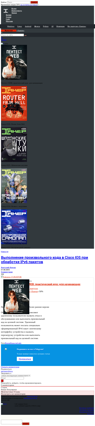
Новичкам (60, 26)
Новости (4, 252)
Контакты (90, 414)
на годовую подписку (29, 5)
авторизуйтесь (7, 371)
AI (52, 26)
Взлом (7, 343)
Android (28, 26)
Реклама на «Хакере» (86, 412)
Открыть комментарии (10, 367)
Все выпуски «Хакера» (77, 26)
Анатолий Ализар (8, 267)
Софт (19, 343)
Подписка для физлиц (86, 408)
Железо (37, 26)
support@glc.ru (32, 396)
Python (45, 26)
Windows (10, 26)
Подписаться (25, 359)
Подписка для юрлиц (87, 410)
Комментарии (7, 272)
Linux (19, 26)
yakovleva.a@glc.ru (30, 398)
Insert (25, 424)
